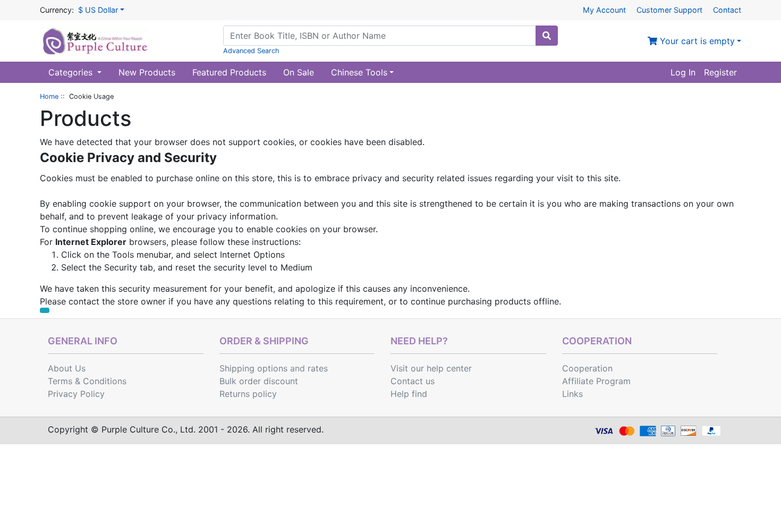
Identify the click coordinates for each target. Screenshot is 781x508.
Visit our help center (431, 368)
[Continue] (44, 310)
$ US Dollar (98, 9)
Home (49, 96)
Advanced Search (251, 51)
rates (318, 368)
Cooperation (587, 368)
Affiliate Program (596, 381)
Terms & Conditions (87, 381)
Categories (71, 72)
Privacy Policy (76, 393)
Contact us (412, 381)
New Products (146, 72)
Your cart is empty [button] (696, 41)
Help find (408, 393)
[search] (547, 36)
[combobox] (379, 36)
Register (720, 72)
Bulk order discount (258, 381)
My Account (604, 9)
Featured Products (229, 72)
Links (572, 393)
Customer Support (669, 9)
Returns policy (248, 393)
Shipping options (253, 368)
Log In (682, 72)
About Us (67, 368)
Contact (727, 9)
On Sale (298, 72)
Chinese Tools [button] (359, 72)
